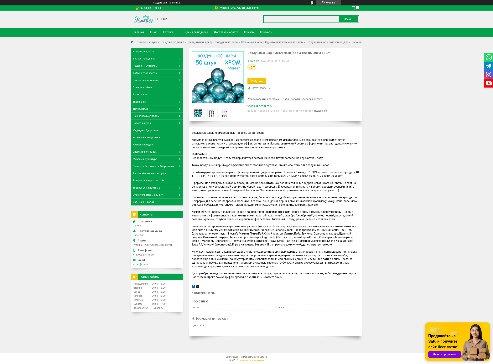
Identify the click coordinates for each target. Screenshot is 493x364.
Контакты (266, 32)
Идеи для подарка (196, 32)
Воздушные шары (226, 42)
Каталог (168, 32)
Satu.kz (263, 357)
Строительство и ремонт (148, 194)
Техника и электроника (146, 137)
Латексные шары (251, 42)
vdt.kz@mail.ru (141, 264)
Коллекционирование (146, 80)
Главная (139, 32)
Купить (258, 81)
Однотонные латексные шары (284, 42)
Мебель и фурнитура (145, 159)
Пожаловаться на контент (251, 360)
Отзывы (249, 32)
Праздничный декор (200, 42)
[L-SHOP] (143, 19)
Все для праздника (172, 42)
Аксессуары (140, 94)
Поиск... (348, 19)
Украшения (139, 101)
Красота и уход (142, 123)
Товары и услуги (146, 42)
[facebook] (193, 287)
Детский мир (140, 108)
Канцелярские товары (146, 115)
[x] (197, 287)
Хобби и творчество (145, 73)
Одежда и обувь (142, 87)
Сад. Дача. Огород (143, 201)
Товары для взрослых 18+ (148, 180)
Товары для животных (146, 187)
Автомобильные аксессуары (150, 173)
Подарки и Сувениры (145, 65)
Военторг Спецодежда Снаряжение (153, 166)
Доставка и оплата (226, 32)
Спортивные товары (145, 151)
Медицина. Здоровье (145, 130)
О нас (153, 32)
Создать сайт (160, 2)
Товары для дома (143, 51)
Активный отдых (143, 144)
